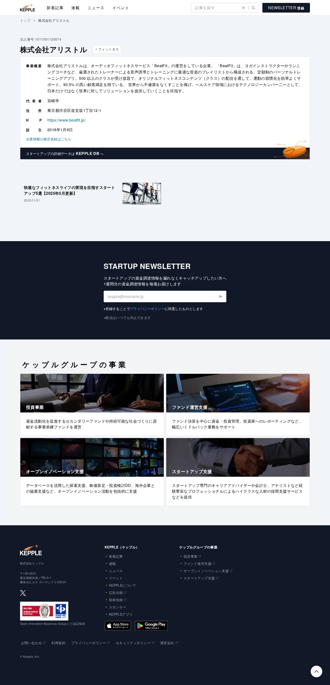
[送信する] (220, 296)
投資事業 (191, 556)
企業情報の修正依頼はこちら (48, 139)
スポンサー (117, 607)
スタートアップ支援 (199, 578)
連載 (75, 7)
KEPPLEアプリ (121, 614)
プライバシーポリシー (147, 308)
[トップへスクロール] (316, 671)
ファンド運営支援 (197, 563)
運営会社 (167, 642)
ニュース (96, 7)
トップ (25, 20)
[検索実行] (253, 8)
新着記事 (55, 7)
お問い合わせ (31, 642)
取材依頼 (116, 599)
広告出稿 (116, 592)
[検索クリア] (243, 8)
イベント (120, 7)
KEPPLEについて (122, 585)
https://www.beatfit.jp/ (66, 120)
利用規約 (58, 642)
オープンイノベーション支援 (206, 570)
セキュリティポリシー (133, 642)
